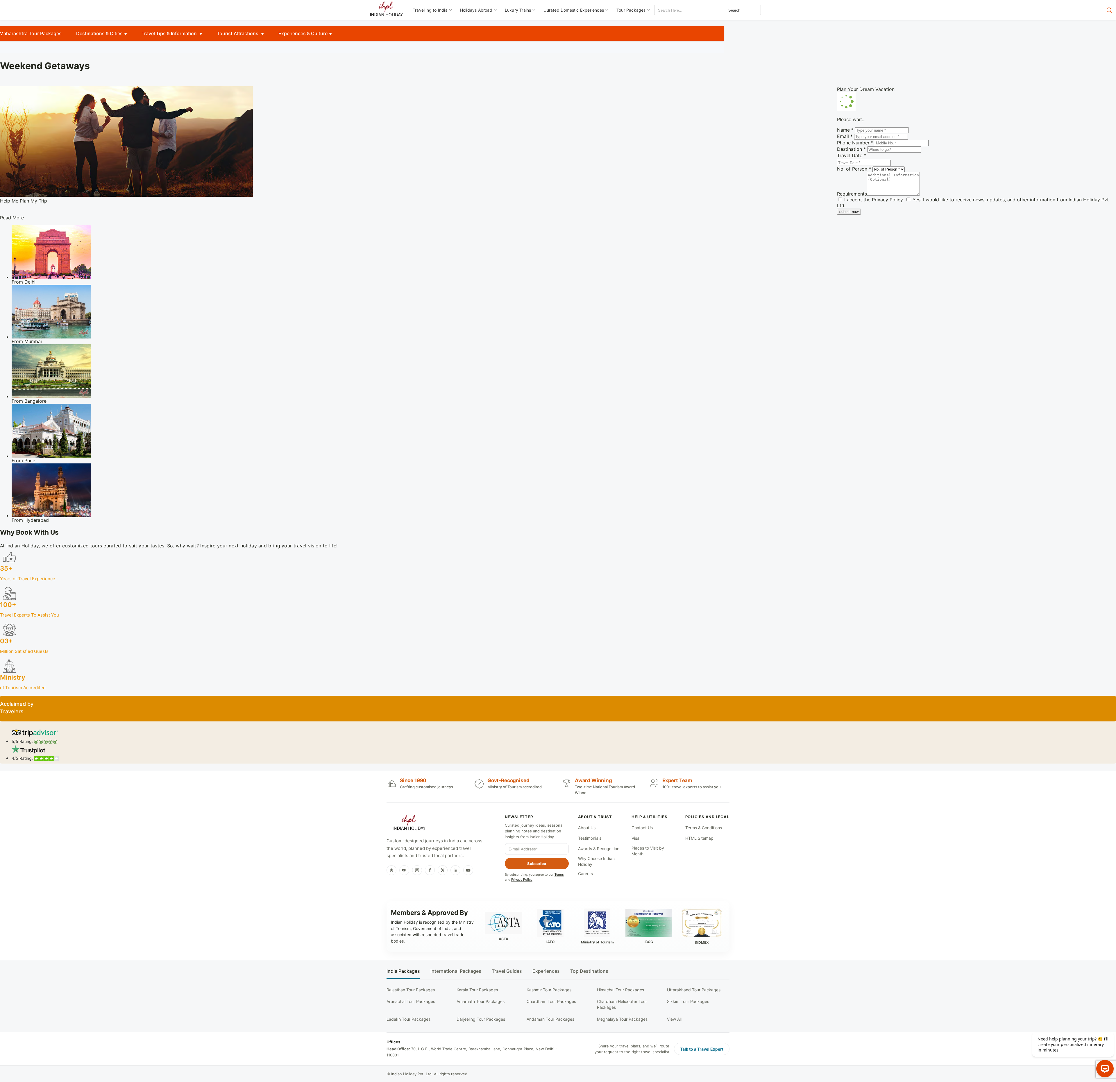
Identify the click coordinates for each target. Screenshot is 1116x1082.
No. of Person (854, 169)
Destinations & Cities (99, 33)
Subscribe (536, 863)
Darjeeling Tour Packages (481, 1019)
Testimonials (589, 838)
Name (845, 130)
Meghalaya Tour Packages (622, 1019)
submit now (849, 211)
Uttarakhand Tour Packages (693, 989)
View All (674, 1019)
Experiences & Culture (303, 33)
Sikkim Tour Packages (688, 1001)
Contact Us (642, 827)
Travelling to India (430, 10)
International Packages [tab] (455, 971)
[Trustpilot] (391, 870)
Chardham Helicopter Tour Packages (622, 1004)
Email (845, 136)
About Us (586, 827)
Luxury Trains (518, 10)
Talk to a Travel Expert (701, 1049)
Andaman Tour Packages (550, 1019)
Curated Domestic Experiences (573, 10)
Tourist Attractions (238, 33)
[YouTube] (468, 870)
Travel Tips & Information (170, 33)
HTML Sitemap (699, 838)
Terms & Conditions (703, 827)
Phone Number (855, 143)
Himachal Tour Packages (620, 989)
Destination (851, 149)
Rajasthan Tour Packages (411, 989)
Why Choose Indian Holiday (596, 861)
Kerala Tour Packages (477, 989)
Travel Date (851, 155)
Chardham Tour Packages (551, 1001)
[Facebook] (430, 870)
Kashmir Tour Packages (549, 989)
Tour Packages (631, 10)
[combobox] (680, 10)
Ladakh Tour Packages (408, 1019)
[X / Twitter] (443, 870)
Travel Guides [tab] (507, 971)
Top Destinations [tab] (589, 971)
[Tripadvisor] (404, 870)
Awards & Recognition (598, 848)
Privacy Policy (887, 200)
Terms (559, 875)
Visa (635, 838)
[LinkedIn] (455, 870)
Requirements (852, 194)
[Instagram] (417, 870)
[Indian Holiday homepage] (409, 823)
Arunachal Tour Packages (411, 1001)
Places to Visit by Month (648, 850)
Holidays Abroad (476, 10)
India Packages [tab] (403, 971)
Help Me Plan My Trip (23, 201)
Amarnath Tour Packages (481, 1001)
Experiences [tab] (546, 971)
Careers (585, 873)
